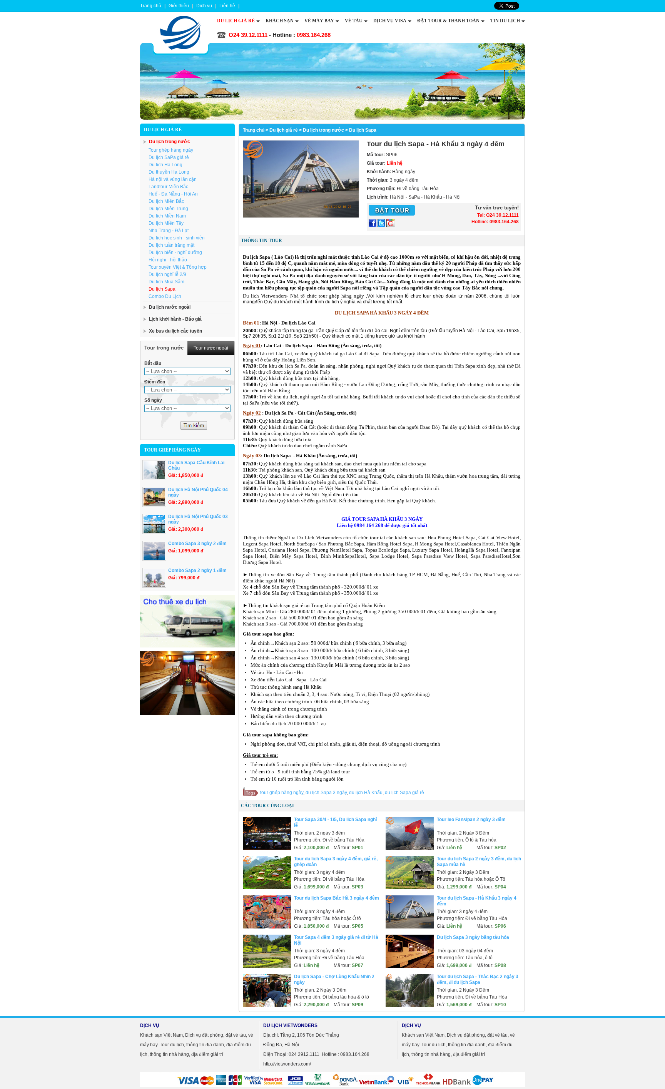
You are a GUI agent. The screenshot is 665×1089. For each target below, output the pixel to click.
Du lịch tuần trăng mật (171, 245)
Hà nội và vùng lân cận (173, 179)
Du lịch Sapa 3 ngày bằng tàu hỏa (473, 937)
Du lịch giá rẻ (236, 20)
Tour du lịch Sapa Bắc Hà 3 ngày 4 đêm (336, 898)
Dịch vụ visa (389, 20)
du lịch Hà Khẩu (366, 792)
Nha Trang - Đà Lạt (169, 230)
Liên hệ (227, 5)
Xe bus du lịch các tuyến (175, 331)
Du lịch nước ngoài (169, 307)
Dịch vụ (204, 5)
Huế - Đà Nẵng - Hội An (173, 194)
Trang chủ (253, 130)
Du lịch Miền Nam (167, 216)
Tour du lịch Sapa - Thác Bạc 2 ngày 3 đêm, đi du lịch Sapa (477, 979)
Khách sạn (280, 20)
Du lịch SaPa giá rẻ (169, 157)
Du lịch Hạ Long (165, 164)
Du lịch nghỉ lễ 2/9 (167, 274)
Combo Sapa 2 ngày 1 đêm (197, 570)
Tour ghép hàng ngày (171, 150)
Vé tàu (354, 20)
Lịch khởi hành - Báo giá (175, 319)
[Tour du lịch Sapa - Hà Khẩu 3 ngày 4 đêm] (301, 216)
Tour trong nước (164, 348)
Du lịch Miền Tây (166, 223)
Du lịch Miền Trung (168, 208)
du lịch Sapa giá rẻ (404, 792)
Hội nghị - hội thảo (168, 260)
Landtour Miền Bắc (168, 186)
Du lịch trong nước (169, 141)
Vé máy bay (319, 20)
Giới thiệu (179, 5)
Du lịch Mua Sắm (166, 281)
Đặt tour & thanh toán (448, 20)
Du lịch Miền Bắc (166, 201)
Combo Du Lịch (165, 296)
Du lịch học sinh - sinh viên (177, 238)
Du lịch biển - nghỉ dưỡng (175, 252)
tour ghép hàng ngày (281, 792)
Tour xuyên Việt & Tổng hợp (178, 267)
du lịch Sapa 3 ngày (326, 792)
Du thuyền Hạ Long (169, 172)
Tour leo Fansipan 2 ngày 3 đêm (471, 819)
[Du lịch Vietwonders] (180, 33)
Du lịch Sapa (162, 289)
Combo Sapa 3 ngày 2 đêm (197, 543)
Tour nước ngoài (211, 348)
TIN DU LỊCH (505, 20)
